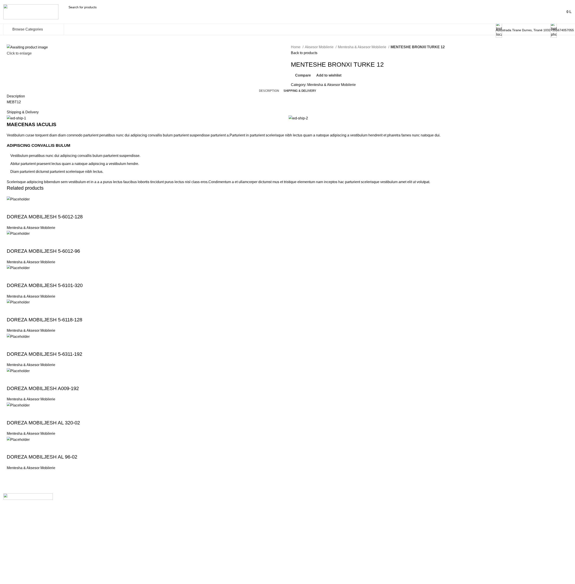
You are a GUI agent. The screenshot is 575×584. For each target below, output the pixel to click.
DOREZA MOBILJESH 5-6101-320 (45, 285)
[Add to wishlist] (48, 207)
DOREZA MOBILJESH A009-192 (43, 388)
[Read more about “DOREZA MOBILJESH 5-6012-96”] (12, 242)
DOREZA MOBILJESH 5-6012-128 (45, 217)
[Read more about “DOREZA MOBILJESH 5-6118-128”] (12, 310)
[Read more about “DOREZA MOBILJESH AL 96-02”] (12, 448)
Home (296, 47)
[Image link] (28, 496)
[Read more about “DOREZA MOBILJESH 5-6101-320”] (12, 276)
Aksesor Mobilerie (319, 47)
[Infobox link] (287, 29)
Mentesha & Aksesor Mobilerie (362, 47)
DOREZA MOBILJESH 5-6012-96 (43, 251)
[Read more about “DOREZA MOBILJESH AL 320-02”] (12, 413)
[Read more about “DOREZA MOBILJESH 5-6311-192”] (12, 345)
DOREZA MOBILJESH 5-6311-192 (44, 354)
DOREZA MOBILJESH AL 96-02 (42, 457)
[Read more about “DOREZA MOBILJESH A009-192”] (12, 379)
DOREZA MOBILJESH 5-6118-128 (44, 320)
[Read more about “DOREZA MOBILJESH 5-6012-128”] (12, 207)
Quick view (24, 207)
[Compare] (36, 207)
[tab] (269, 91)
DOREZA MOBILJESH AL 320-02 (43, 423)
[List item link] (287, 528)
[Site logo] (30, 11)
